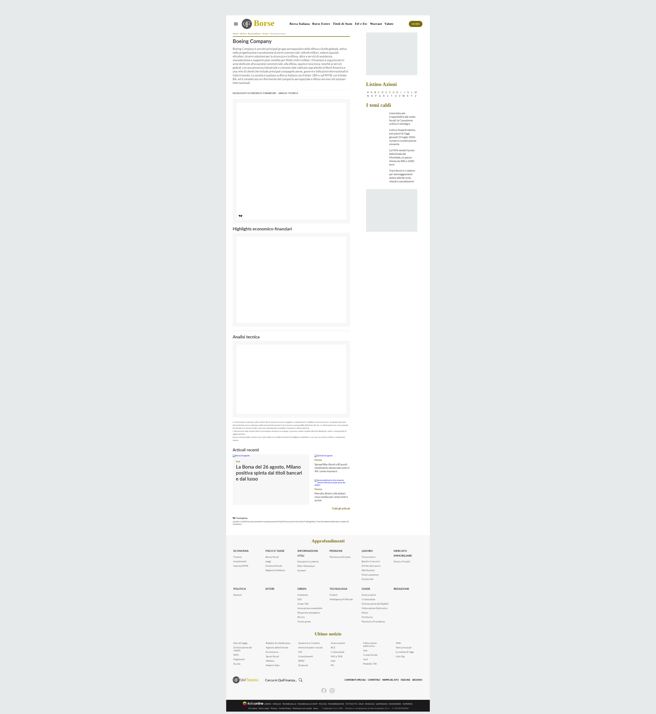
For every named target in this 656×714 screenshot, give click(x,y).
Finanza (318, 460)
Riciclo (301, 617)
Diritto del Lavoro (371, 565)
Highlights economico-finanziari (254, 93)
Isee (365, 650)
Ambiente (302, 594)
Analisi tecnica (288, 93)
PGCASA (323, 704)
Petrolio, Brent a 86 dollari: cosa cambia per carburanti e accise (331, 497)
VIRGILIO (277, 704)
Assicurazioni (369, 594)
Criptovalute (368, 599)
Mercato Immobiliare (403, 553)
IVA (300, 651)
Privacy (274, 708)
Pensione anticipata (340, 556)
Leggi (268, 561)
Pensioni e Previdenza (373, 621)
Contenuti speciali (355, 680)
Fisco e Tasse (274, 551)
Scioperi (301, 570)
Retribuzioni (368, 570)
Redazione (401, 589)
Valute (389, 23)
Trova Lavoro (368, 556)
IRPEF (301, 660)
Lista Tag (400, 656)
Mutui (365, 612)
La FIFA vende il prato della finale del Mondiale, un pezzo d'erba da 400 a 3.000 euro (402, 157)
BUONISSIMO (395, 704)
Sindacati (303, 665)
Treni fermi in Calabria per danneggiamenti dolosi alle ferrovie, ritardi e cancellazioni (402, 176)
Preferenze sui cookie (302, 708)
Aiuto (315, 708)
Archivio (417, 680)
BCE (333, 647)
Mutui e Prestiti (402, 561)
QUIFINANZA (382, 704)
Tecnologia (338, 589)
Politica (239, 589)
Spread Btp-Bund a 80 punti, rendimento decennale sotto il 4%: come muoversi (332, 468)
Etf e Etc (361, 23)
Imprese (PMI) (240, 565)
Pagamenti (239, 659)
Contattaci (374, 680)
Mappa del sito (390, 680)
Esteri (269, 589)
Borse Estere (321, 23)
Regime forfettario (275, 570)
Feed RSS (405, 680)
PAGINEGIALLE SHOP (308, 704)
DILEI (361, 704)
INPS (236, 654)
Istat (333, 660)
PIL (332, 665)
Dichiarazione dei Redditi (375, 603)
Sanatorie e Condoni (309, 643)
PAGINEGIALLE (289, 704)
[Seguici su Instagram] (332, 690)
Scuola (236, 663)
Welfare (270, 660)
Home (235, 33)
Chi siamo (252, 708)
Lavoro (367, 551)
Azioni (265, 33)
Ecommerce (272, 651)
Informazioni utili (307, 553)
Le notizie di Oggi (405, 651)
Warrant (376, 23)
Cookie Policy (285, 708)
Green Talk (303, 603)
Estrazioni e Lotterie (308, 561)
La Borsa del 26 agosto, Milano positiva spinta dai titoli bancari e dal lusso (269, 473)
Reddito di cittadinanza (278, 643)
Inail (365, 659)
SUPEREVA (408, 704)
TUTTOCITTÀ (351, 704)
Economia (241, 551)
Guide (366, 589)
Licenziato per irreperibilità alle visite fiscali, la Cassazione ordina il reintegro (402, 118)
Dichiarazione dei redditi (242, 649)
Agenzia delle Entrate (277, 647)
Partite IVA (367, 579)
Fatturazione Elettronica (374, 608)
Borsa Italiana (300, 23)
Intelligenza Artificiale (341, 599)
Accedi (415, 24)
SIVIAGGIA (370, 704)
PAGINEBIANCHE (336, 704)
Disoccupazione (370, 574)
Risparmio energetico (308, 612)
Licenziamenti (305, 656)
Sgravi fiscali (272, 656)
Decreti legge (240, 643)
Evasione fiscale (273, 565)
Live (238, 462)
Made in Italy (272, 665)
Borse (264, 23)
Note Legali (264, 708)
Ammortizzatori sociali (310, 647)
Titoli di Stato (342, 23)
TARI (398, 643)
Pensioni (336, 551)
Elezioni (237, 594)
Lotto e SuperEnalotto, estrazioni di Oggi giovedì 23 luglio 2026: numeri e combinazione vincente (402, 137)
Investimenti (240, 561)
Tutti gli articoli (341, 508)
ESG (299, 599)
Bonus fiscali (272, 556)
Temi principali (404, 647)
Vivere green (304, 621)
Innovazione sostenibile (309, 608)
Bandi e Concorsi (371, 561)
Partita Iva (367, 617)
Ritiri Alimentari (306, 565)
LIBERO (267, 704)
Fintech (334, 594)
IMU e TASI (336, 656)
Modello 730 (370, 663)
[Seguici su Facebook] (324, 690)
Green (301, 589)
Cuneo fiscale (370, 654)
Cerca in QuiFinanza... (281, 680)
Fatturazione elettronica (370, 644)
